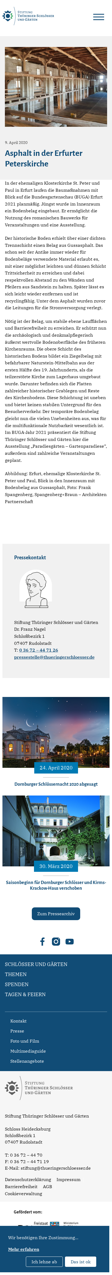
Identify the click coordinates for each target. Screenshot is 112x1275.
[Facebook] (42, 942)
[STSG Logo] (39, 1109)
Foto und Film (24, 1041)
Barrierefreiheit (21, 1186)
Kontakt (18, 1021)
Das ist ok (81, 1261)
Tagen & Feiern (25, 994)
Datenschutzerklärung (28, 1179)
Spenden (17, 984)
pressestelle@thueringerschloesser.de (54, 657)
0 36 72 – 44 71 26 (38, 650)
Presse (17, 1031)
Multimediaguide (28, 1051)
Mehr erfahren (23, 1249)
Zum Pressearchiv (56, 913)
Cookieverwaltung (23, 1193)
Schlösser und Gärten (36, 964)
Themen (16, 974)
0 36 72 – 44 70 (26, 1155)
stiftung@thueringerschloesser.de (56, 1168)
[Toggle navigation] (98, 16)
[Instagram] (56, 942)
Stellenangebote (27, 1061)
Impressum (68, 1179)
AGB (47, 1186)
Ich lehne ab (44, 1261)
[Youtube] (70, 942)
